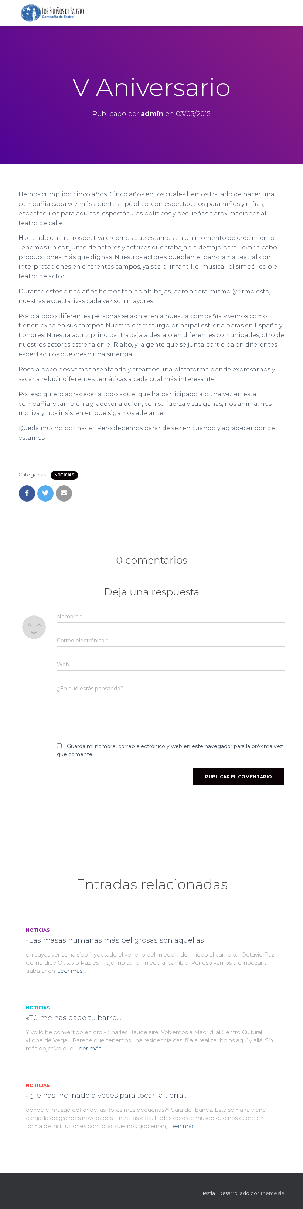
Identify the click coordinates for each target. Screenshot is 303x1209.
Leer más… (71, 970)
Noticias (64, 475)
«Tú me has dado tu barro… (73, 1017)
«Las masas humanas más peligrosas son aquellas (115, 940)
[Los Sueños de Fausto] (52, 13)
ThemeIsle (272, 1193)
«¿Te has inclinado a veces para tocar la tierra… (107, 1095)
